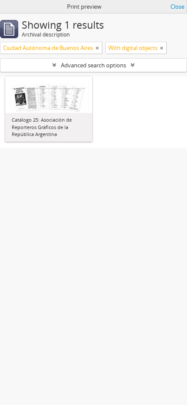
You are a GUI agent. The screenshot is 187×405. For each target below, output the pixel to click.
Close (177, 6)
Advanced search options (93, 65)
